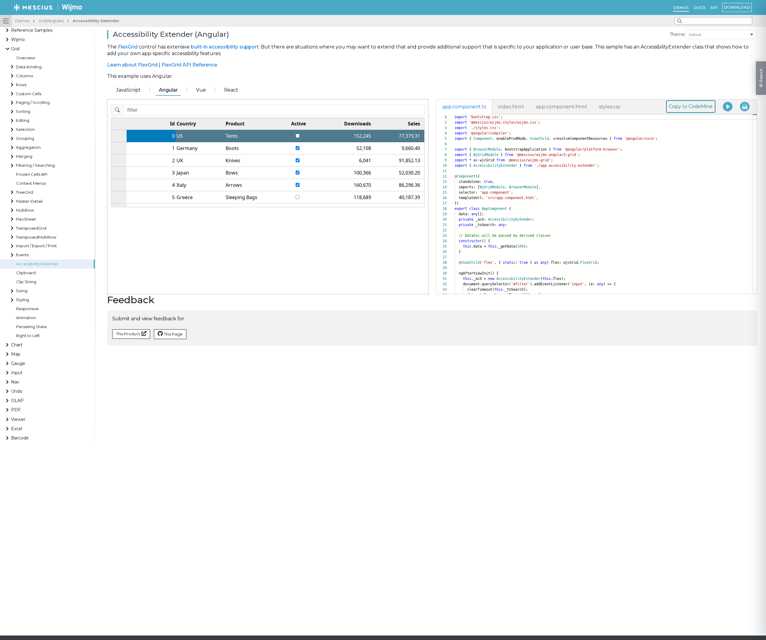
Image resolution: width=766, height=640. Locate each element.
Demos (681, 7)
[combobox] (713, 21)
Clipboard (26, 273)
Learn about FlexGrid (132, 65)
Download (737, 7)
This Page (173, 334)
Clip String (26, 282)
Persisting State (31, 326)
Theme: (678, 34)
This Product (128, 333)
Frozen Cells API (31, 174)
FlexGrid (128, 47)
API (714, 7)
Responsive (27, 309)
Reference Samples (31, 30)
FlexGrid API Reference (189, 65)
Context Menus (31, 183)
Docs (700, 7)
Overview (25, 58)
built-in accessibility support (225, 47)
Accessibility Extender (37, 264)
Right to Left (28, 335)
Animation (26, 318)
